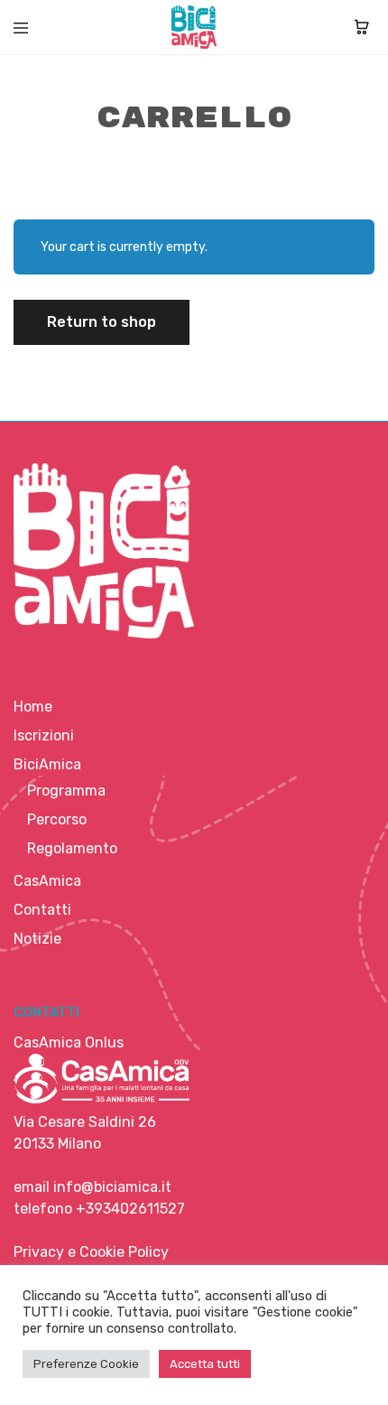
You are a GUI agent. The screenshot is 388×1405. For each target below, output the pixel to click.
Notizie (37, 938)
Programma (66, 790)
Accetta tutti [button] (205, 1364)
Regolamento (72, 848)
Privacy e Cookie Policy (91, 1252)
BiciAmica (47, 764)
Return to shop (101, 321)
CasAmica (47, 880)
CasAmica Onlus (69, 1042)
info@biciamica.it (112, 1187)
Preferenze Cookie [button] (86, 1364)
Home (33, 706)
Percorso (57, 819)
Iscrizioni (44, 735)
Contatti (42, 909)
